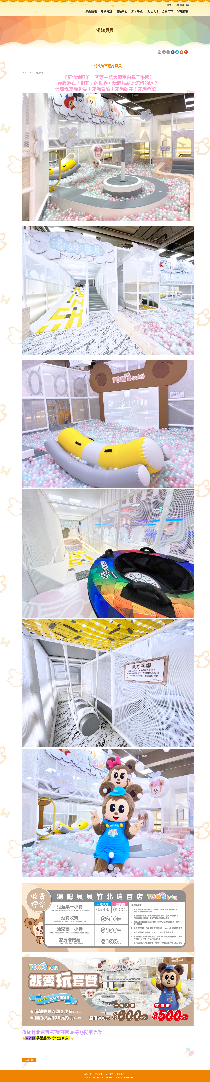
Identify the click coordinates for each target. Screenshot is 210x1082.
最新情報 (91, 11)
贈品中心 (121, 11)
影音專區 (137, 11)
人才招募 (109, 1074)
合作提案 (88, 1074)
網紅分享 (98, 1074)
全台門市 (167, 11)
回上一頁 (29, 1060)
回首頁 (169, 5)
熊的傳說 (106, 11)
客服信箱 (183, 11)
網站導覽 (180, 5)
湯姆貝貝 (152, 11)
